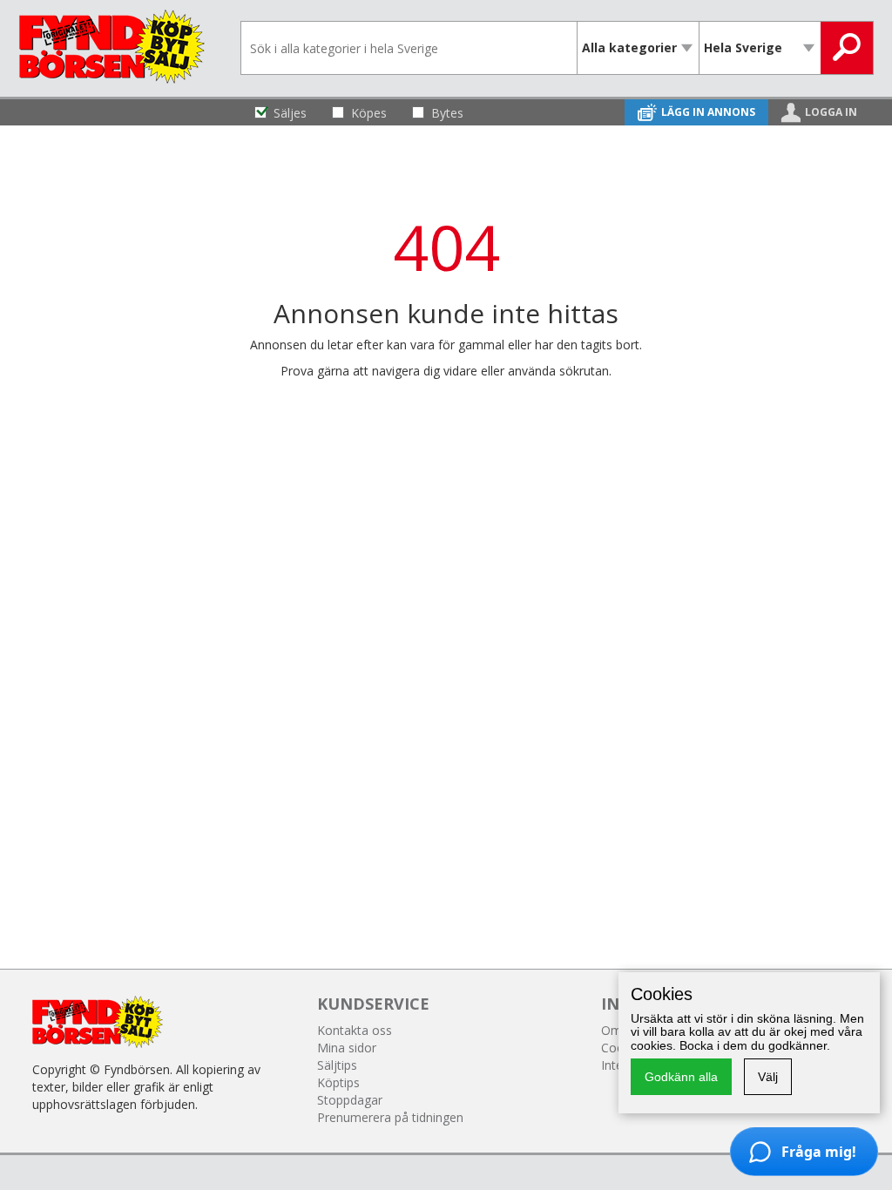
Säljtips (337, 1065)
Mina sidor (346, 1047)
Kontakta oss (354, 1030)
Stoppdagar (349, 1100)
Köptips (338, 1082)
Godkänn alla (681, 1077)
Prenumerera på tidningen (390, 1117)
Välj (768, 1077)
